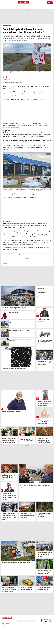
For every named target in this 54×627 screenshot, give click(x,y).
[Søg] (34, 621)
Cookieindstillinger (5, 623)
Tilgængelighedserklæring (7, 625)
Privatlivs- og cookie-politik (7, 622)
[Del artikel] (6, 77)
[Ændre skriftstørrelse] (3, 77)
